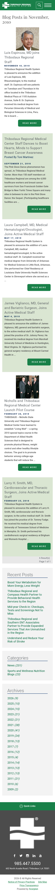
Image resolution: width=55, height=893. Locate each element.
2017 (12, 746)
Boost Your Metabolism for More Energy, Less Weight (24, 584)
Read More (30, 123)
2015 (12, 757)
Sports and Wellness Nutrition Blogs (26, 672)
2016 (13, 752)
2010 (12, 784)
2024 (13, 709)
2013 (13, 768)
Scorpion (33, 889)
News (14, 665)
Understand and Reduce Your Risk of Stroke (25, 640)
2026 (12, 698)
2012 (13, 773)
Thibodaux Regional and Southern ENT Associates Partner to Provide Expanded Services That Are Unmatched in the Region (26, 625)
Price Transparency (29, 885)
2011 (13, 778)
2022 (13, 719)
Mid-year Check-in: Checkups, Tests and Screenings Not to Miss (25, 610)
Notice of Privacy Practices (21, 882)
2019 (13, 735)
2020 (13, 730)
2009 (12, 789)
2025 (13, 703)
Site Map (42, 882)
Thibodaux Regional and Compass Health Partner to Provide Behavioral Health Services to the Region (24, 596)
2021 (13, 725)
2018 (13, 741)
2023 (13, 714)
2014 (13, 762)
